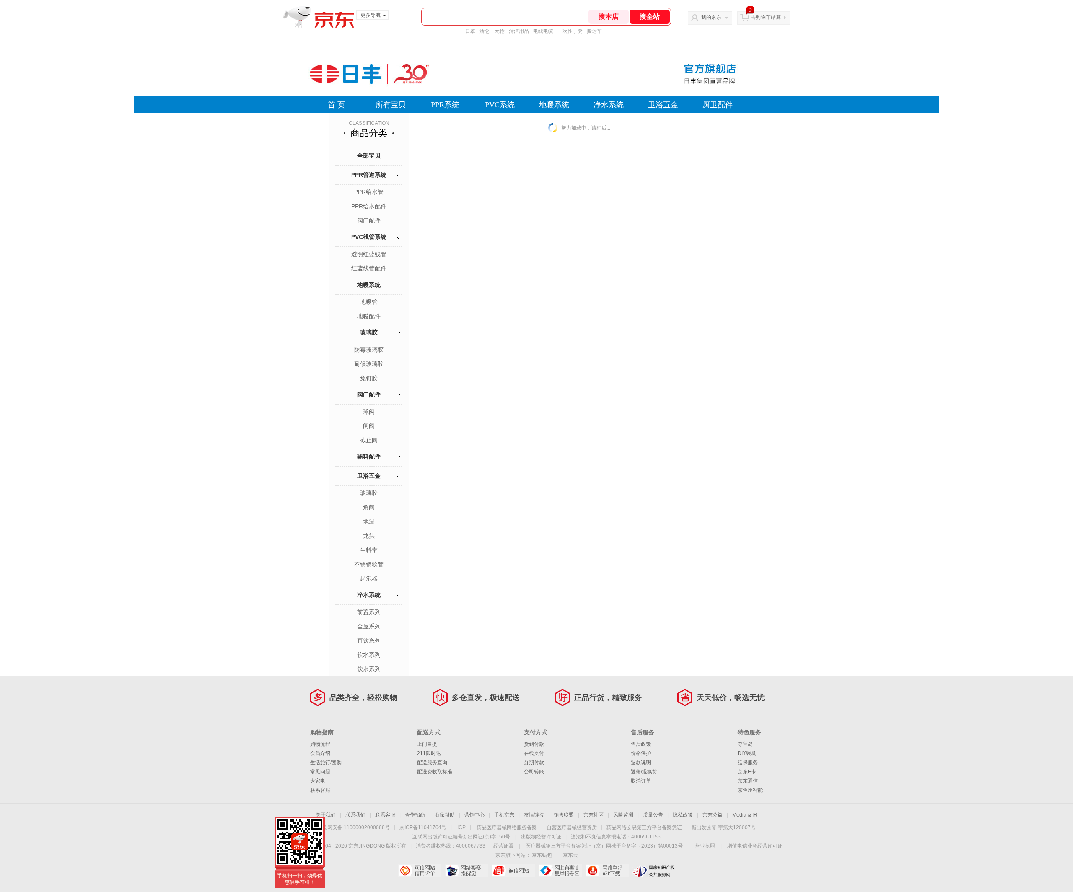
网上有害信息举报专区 (560, 870)
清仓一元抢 (492, 31)
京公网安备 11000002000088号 (353, 827)
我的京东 (711, 17)
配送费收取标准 (434, 772)
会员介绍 (320, 753)
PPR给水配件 (368, 206)
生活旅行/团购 (326, 762)
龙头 (369, 535)
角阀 (369, 507)
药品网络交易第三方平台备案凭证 (644, 827)
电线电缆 (543, 31)
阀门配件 (369, 220)
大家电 (317, 781)
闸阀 (369, 426)
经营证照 (503, 846)
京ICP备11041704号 (422, 827)
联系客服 (320, 790)
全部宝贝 (369, 155)
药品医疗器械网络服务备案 (507, 827)
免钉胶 (369, 378)
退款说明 (641, 762)
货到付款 (534, 744)
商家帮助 (445, 815)
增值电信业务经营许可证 (755, 846)
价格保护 (641, 753)
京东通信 (748, 781)
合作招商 (415, 815)
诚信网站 (513, 870)
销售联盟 (564, 815)
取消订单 (641, 781)
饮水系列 (369, 669)
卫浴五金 (663, 105)
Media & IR (744, 815)
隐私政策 (683, 815)
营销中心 (474, 815)
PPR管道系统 (368, 174)
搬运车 (594, 31)
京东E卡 (747, 772)
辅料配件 (369, 456)
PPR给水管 (369, 192)
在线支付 (534, 753)
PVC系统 (500, 105)
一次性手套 (570, 31)
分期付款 (534, 762)
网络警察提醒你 (466, 870)
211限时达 (429, 753)
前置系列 (369, 612)
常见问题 (320, 772)
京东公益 (712, 815)
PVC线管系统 (368, 236)
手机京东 (504, 815)
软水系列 (369, 654)
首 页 (336, 105)
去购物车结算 (766, 17)
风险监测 (623, 815)
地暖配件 (369, 316)
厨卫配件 (717, 105)
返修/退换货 (644, 772)
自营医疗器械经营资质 (572, 827)
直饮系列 (369, 640)
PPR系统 (445, 105)
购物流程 (320, 744)
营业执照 (705, 846)
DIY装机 (747, 753)
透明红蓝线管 (368, 254)
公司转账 (534, 772)
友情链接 (534, 815)
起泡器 (369, 578)
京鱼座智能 (750, 790)
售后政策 (641, 744)
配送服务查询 (432, 762)
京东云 (570, 855)
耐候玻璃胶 (369, 363)
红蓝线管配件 (368, 268)
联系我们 (355, 815)
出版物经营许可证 (541, 837)
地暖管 (369, 301)
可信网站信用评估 (419, 870)
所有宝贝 (391, 105)
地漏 (369, 521)
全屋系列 (369, 626)
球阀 (369, 411)
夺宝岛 (745, 744)
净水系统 (609, 105)
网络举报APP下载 (607, 870)
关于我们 (326, 815)
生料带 (369, 550)
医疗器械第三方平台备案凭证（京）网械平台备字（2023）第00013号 (604, 846)
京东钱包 (542, 855)
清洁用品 (519, 31)
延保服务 (748, 762)
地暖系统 (554, 105)
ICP (461, 827)
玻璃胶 (369, 332)
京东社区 (593, 815)
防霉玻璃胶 (369, 349)
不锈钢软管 (369, 564)
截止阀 (369, 440)
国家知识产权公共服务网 (654, 870)
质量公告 (653, 815)
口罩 (470, 31)
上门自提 (427, 744)
